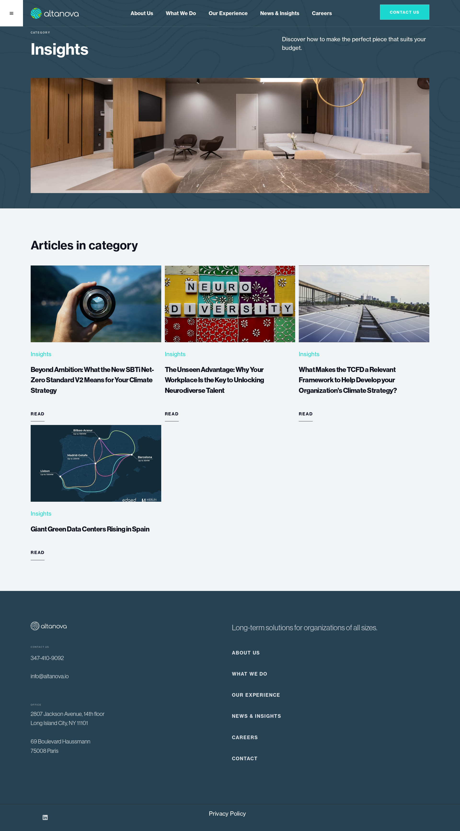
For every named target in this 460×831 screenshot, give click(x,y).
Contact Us (405, 12)
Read (38, 414)
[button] (180, 13)
